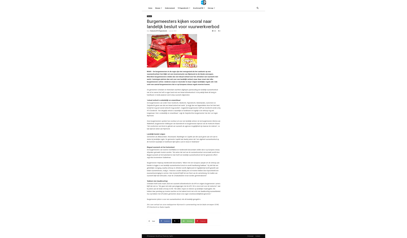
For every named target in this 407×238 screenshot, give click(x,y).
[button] (257, 8)
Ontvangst (250, 236)
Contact (257, 236)
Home (150, 8)
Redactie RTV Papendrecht (158, 31)
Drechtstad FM (198, 8)
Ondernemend (170, 8)
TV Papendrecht (183, 8)
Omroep (210, 8)
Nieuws (157, 8)
